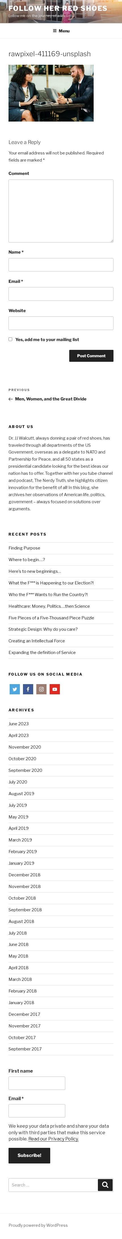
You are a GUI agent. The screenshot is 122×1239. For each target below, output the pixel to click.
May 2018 (18, 956)
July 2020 (18, 782)
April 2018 (19, 967)
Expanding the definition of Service (42, 652)
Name (16, 252)
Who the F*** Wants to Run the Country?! (48, 594)
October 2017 (22, 1037)
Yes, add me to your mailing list (46, 339)
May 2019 (18, 817)
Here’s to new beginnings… (35, 571)
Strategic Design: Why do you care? (43, 629)
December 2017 (24, 1014)
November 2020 (25, 747)
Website (17, 310)
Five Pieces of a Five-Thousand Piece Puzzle (51, 617)
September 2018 (25, 909)
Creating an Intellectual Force (37, 640)
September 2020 (25, 770)
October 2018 (22, 898)
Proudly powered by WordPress (38, 1225)
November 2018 (25, 886)
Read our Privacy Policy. (53, 1139)
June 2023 (19, 723)
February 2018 (23, 991)
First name (21, 1071)
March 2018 (20, 979)
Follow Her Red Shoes (58, 8)
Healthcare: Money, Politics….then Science (49, 606)
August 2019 (21, 793)
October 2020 (22, 758)
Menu (64, 30)
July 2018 (18, 933)
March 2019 (20, 840)
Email (16, 281)
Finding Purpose (24, 548)
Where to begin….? (27, 559)
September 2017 (25, 1049)
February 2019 (23, 851)
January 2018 (21, 1002)
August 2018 (21, 921)
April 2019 (19, 828)
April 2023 (19, 735)
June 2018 (19, 944)
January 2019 (21, 863)
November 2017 (25, 1026)
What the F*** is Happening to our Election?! (51, 583)
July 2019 (18, 805)
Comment (19, 173)
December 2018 (25, 874)
